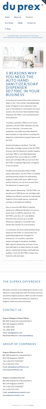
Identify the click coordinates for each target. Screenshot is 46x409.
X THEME (30, 405)
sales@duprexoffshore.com (18, 367)
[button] (43, 2)
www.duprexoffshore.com (13, 370)
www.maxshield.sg (26, 335)
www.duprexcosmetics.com (13, 395)
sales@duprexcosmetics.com (19, 392)
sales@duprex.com (15, 333)
